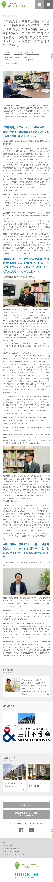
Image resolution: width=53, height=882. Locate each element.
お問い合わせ (6, 842)
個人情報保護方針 (8, 845)
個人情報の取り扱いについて (12, 848)
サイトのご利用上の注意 (10, 851)
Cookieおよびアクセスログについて (14, 854)
